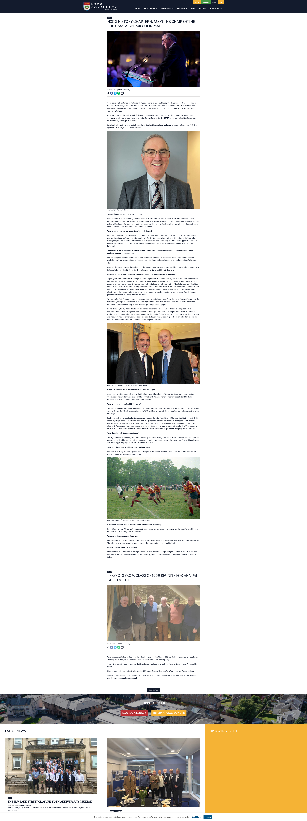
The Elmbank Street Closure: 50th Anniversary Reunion (50, 801)
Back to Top (153, 690)
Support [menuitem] (181, 8)
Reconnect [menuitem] (166, 8)
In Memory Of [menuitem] (216, 8)
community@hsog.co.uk (127, 678)
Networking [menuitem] (150, 8)
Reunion (119, 811)
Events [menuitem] (202, 8)
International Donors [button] (169, 712)
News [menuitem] (192, 8)
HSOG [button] (197, 2)
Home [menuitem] (137, 8)
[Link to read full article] (51, 766)
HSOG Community (124, 90)
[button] (177, 2)
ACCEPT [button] (208, 817)
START (166, 118)
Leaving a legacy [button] (134, 712)
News (110, 17)
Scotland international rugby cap (158, 125)
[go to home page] (100, 6)
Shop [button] (214, 2)
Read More (196, 817)
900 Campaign (116, 408)
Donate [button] (206, 2)
